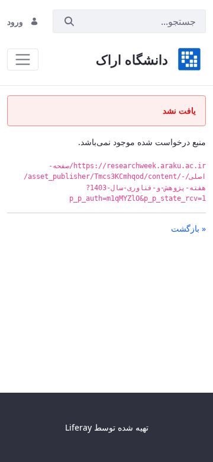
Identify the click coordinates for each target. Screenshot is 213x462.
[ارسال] (69, 21)
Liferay (78, 427)
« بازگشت (188, 228)
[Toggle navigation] (22, 59)
